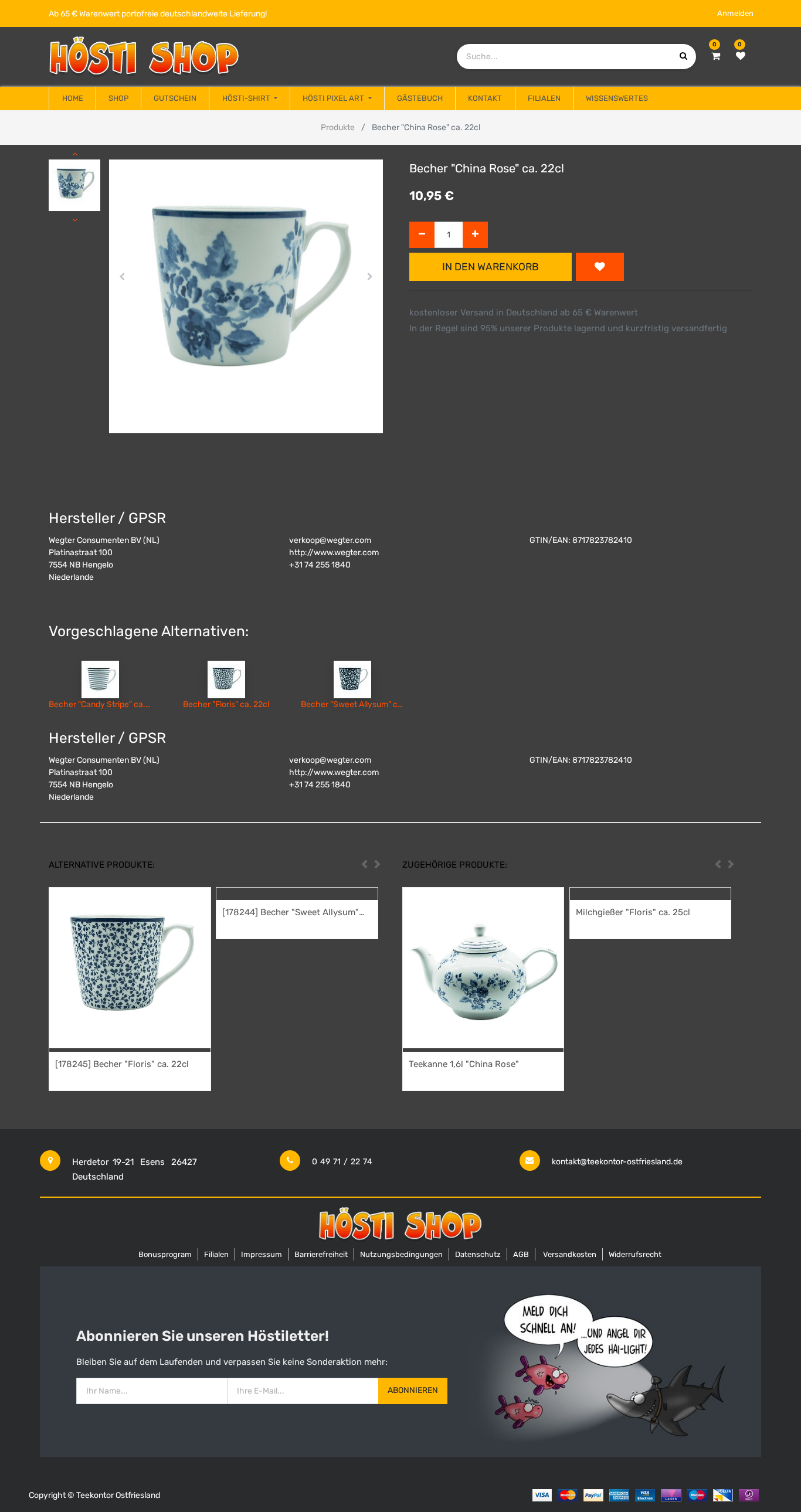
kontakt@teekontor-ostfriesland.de (617, 1162)
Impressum (261, 1254)
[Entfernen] (422, 235)
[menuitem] (72, 98)
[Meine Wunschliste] (740, 56)
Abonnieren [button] (413, 1390)
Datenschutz (478, 1254)
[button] (122, 276)
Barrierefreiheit (321, 1254)
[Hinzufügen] (475, 235)
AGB (521, 1254)
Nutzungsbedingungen (401, 1254)
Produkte (338, 127)
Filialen (216, 1254)
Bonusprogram (165, 1254)
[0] (715, 56)
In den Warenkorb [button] (490, 267)
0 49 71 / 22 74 (342, 1162)
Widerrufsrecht (635, 1254)
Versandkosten (569, 1254)
